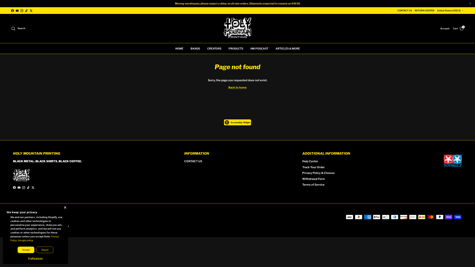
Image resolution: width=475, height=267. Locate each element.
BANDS (195, 48)
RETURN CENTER (424, 10)
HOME (179, 48)
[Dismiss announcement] (470, 3)
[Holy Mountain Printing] (237, 28)
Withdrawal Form (313, 179)
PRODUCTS (236, 48)
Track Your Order (313, 167)
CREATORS (214, 48)
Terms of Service (313, 184)
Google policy (25, 240)
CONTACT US (404, 10)
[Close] (65, 207)
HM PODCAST (259, 48)
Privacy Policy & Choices (318, 173)
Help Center (310, 161)
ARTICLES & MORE (288, 48)
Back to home (237, 87)
